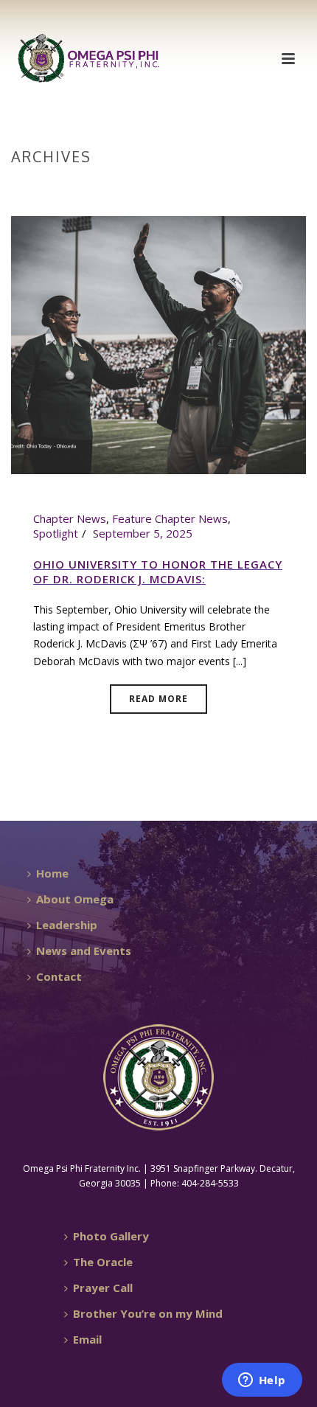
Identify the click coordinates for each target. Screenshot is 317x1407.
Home (155, 187)
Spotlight (55, 533)
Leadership (66, 924)
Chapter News (69, 518)
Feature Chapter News (170, 518)
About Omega (75, 899)
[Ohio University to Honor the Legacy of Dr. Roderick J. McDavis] (158, 343)
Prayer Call (103, 1287)
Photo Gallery (111, 1236)
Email (87, 1339)
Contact (59, 976)
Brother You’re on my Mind (148, 1313)
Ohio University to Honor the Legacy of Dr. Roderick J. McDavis (157, 571)
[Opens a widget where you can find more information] (261, 1381)
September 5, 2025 (142, 533)
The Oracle (103, 1261)
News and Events (83, 950)
